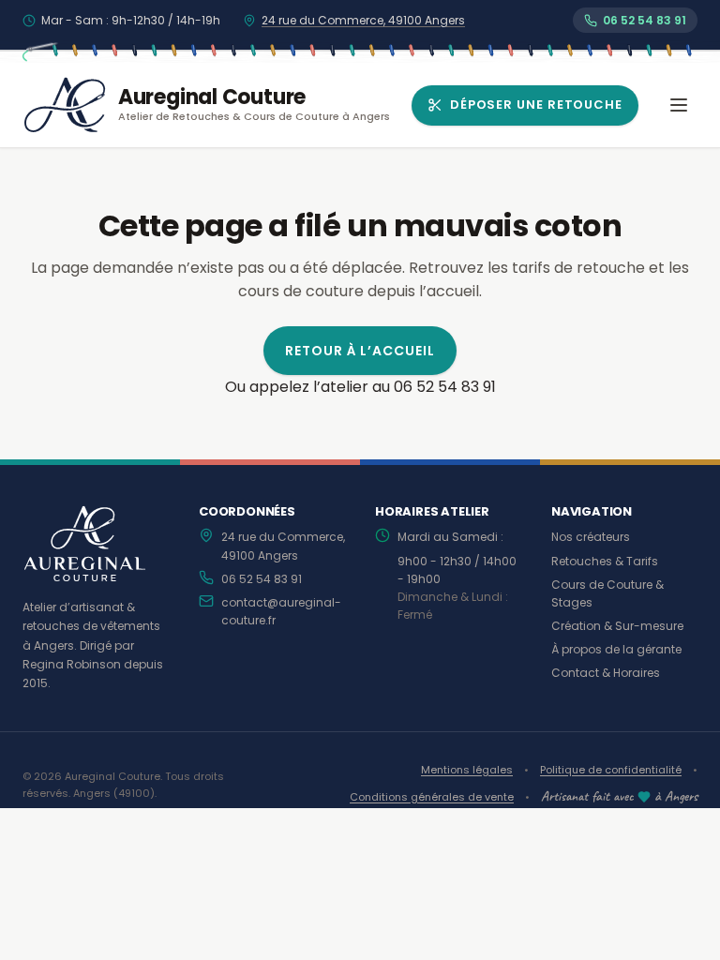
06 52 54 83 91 (261, 579)
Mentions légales (467, 769)
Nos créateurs (590, 537)
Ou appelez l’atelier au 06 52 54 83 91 (360, 387)
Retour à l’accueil (360, 350)
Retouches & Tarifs (604, 561)
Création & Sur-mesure (617, 626)
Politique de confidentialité (611, 769)
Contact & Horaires (605, 673)
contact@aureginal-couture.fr (281, 611)
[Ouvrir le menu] (679, 105)
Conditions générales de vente (432, 796)
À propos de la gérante (616, 649)
